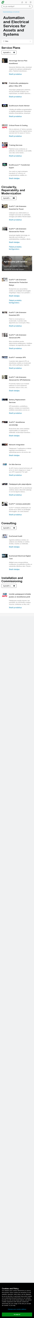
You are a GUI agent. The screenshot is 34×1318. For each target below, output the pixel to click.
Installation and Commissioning (12, 579)
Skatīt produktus (15, 74)
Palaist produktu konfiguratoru (15, 248)
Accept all (17, 1314)
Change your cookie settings (17, 1309)
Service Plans (10, 47)
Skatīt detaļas (14, 178)
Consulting (8, 523)
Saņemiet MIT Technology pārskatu (14, 269)
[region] (17, 263)
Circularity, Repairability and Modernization (13, 190)
